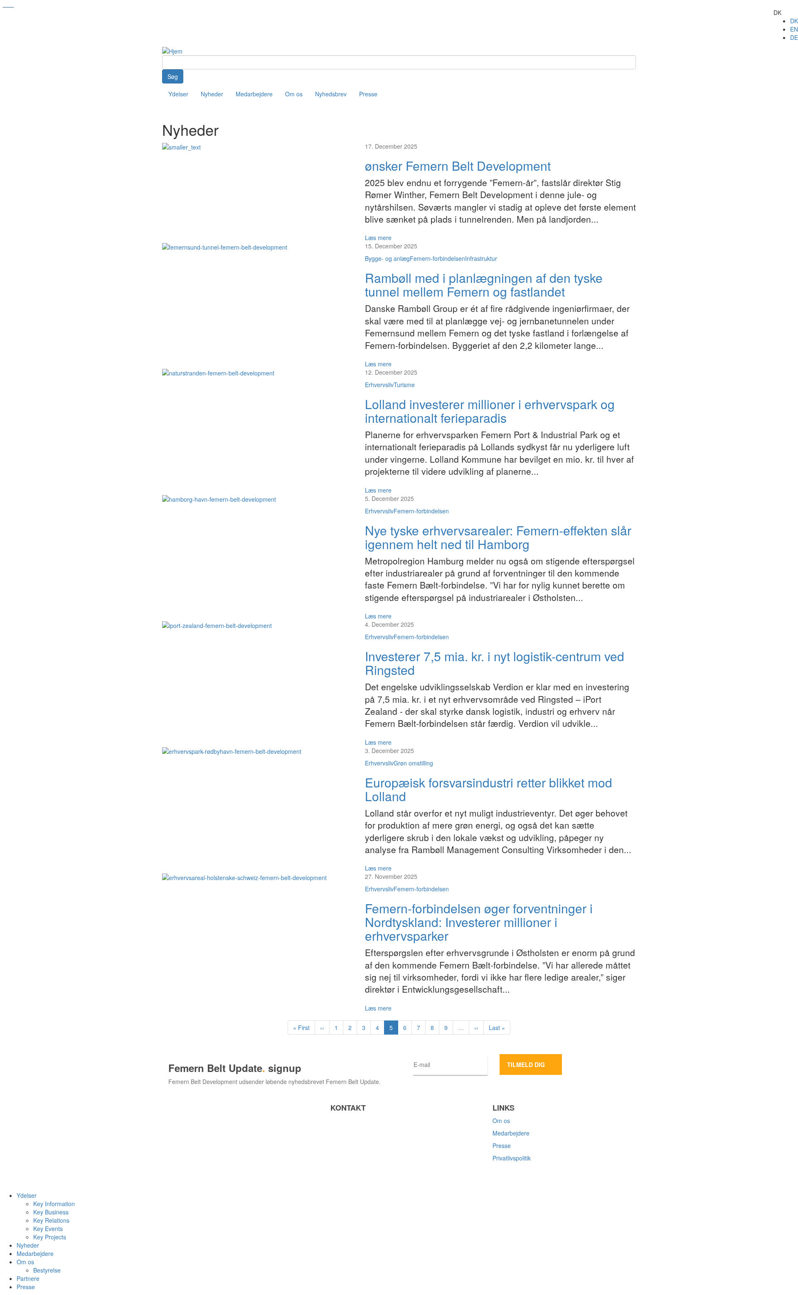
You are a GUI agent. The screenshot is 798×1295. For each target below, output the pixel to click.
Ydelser (178, 94)
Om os (294, 94)
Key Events (48, 1228)
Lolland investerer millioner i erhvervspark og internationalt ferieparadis (490, 411)
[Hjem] (172, 50)
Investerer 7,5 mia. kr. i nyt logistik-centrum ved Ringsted (494, 663)
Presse (368, 94)
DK (794, 21)
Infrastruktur (481, 258)
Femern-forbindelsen (437, 258)
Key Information (54, 1203)
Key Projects (49, 1237)
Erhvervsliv (379, 384)
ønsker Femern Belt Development (458, 165)
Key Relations (51, 1220)
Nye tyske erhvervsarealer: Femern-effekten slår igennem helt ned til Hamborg (498, 537)
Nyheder (212, 94)
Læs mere (378, 237)
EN (794, 29)
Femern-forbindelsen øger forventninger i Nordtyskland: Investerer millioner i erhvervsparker (479, 921)
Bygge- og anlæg (387, 258)
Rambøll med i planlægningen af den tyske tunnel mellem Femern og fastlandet (484, 284)
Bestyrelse (47, 1270)
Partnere (28, 1278)
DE (794, 37)
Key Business (51, 1212)
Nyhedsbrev (331, 94)
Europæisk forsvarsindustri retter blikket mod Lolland (488, 789)
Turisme (404, 384)
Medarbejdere (254, 94)
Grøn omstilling (413, 763)
